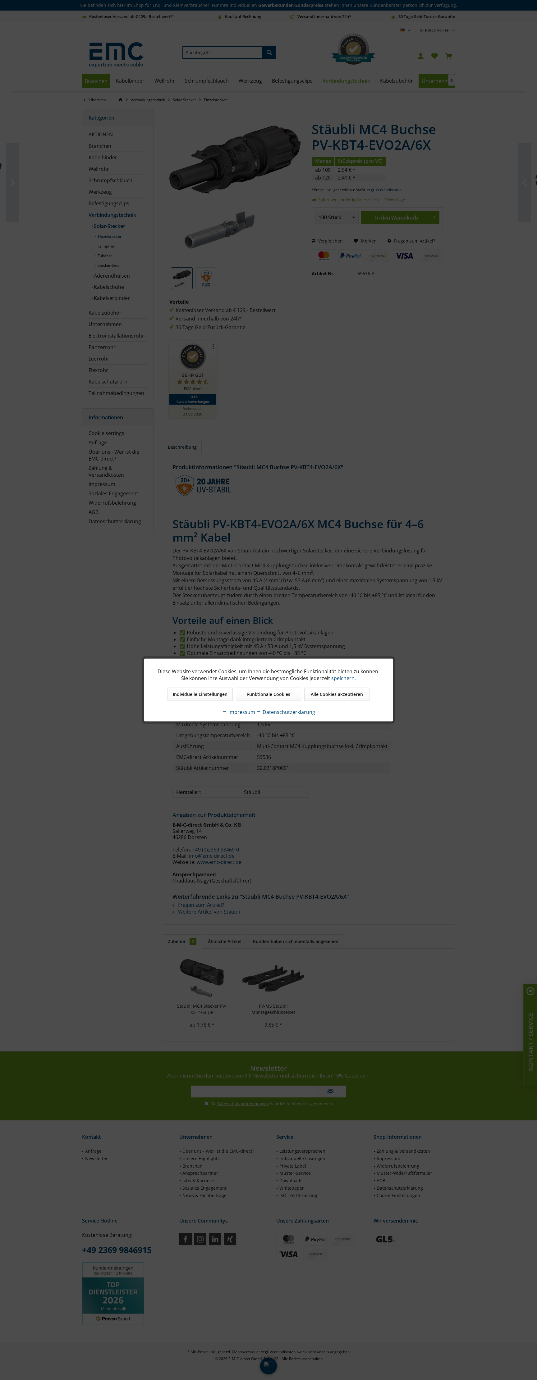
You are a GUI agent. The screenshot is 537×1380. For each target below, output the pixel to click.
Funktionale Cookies (268, 694)
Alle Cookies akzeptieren (337, 694)
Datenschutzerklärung (288, 712)
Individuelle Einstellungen (200, 694)
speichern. (343, 678)
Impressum (241, 712)
